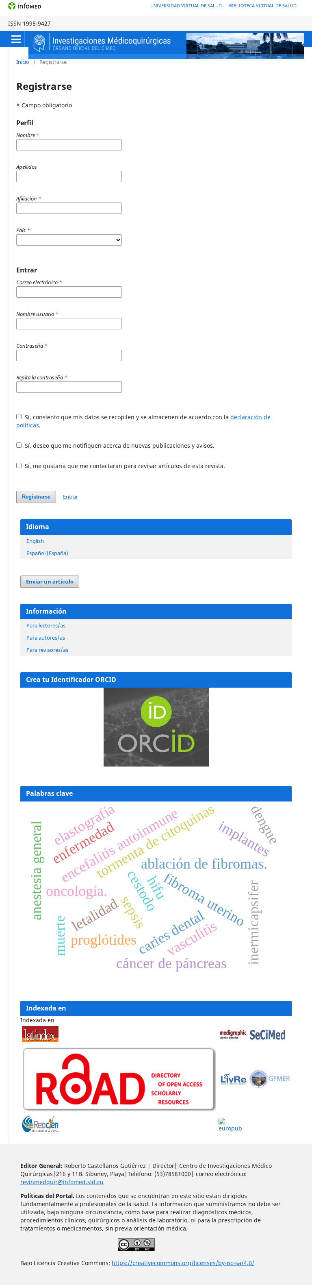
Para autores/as (45, 637)
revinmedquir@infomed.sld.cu (62, 1182)
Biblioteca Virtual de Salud (263, 5)
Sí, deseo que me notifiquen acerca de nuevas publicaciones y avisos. (118, 445)
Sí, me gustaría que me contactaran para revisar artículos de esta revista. (124, 466)
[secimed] (267, 1040)
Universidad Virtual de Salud (186, 5)
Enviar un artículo (50, 581)
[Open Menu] (16, 39)
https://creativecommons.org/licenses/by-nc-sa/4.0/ (183, 1263)
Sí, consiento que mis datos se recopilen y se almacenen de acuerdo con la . (143, 421)
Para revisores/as (47, 649)
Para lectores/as (45, 625)
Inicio (22, 61)
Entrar (70, 496)
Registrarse (36, 497)
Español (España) (47, 553)
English (35, 540)
